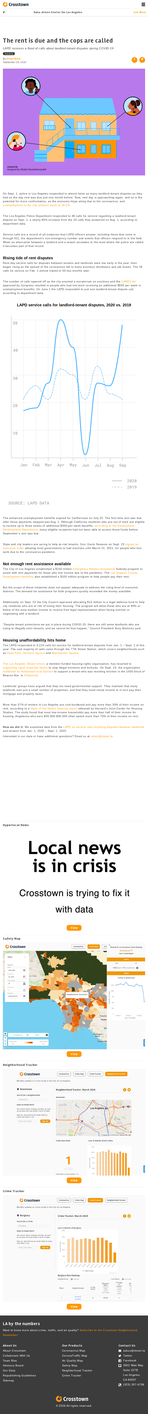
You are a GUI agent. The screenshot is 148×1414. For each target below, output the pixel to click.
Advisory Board (13, 1365)
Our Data (9, 1370)
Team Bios (10, 1360)
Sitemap (8, 1380)
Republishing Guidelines (19, 1375)
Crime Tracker (71, 1375)
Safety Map (69, 1365)
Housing (9, 54)
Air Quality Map (72, 1360)
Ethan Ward (13, 58)
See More (139, 12)
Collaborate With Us (16, 1355)
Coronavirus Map (73, 1350)
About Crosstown (14, 1350)
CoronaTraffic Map (74, 1355)
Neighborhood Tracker (77, 1370)
